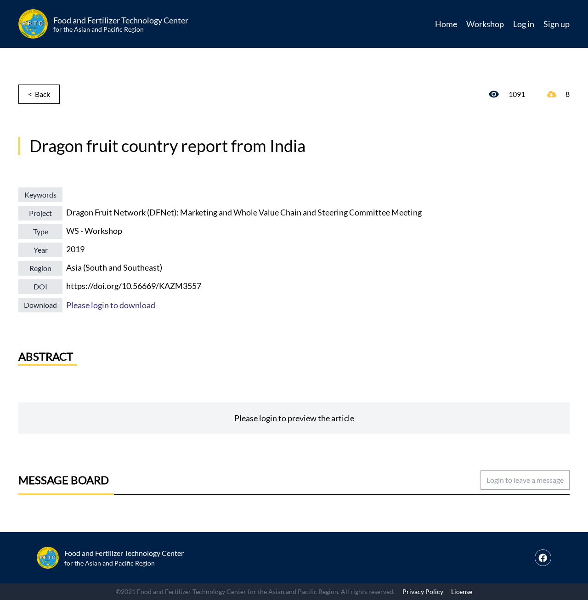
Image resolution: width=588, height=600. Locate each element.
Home (446, 24)
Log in (523, 24)
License (461, 591)
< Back (39, 94)
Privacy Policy (422, 591)
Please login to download (110, 305)
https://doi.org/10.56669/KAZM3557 (133, 286)
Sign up (556, 24)
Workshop (485, 24)
